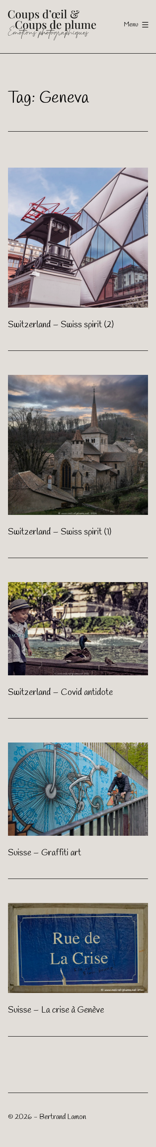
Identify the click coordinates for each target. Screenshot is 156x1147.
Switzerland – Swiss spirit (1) (59, 532)
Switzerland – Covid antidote (60, 693)
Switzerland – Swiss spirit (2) (61, 325)
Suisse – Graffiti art (44, 853)
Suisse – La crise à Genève (56, 1010)
